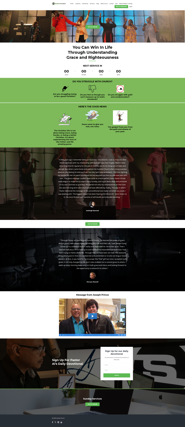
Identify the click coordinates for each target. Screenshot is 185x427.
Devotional (85, 3)
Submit (116, 375)
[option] (92, 184)
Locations (77, 3)
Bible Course (104, 3)
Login (130, 6)
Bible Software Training (125, 3)
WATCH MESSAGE (121, 6)
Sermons (92, 3)
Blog (97, 3)
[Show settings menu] (121, 335)
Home (71, 3)
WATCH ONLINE (92, 27)
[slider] (91, 335)
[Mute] (118, 335)
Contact (111, 3)
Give (116, 3)
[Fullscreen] (124, 335)
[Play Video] (60, 335)
